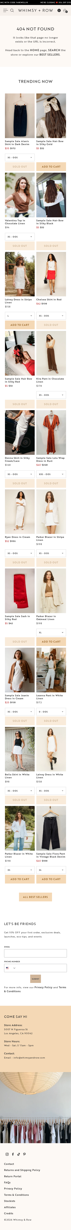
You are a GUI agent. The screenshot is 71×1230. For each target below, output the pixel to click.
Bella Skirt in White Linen (17, 776)
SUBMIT (35, 978)
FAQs (7, 1182)
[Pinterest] (24, 1154)
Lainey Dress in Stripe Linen (18, 301)
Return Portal (12, 1176)
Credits (8, 1213)
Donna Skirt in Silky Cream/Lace (17, 459)
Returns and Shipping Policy (22, 1170)
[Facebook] (13, 1154)
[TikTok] (18, 1154)
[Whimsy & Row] (35, 10)
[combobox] (10, 968)
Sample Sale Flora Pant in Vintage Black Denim (50, 855)
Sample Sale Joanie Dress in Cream (17, 697)
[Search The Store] (12, 10)
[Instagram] (7, 1154)
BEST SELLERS (49, 55)
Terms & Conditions (16, 1195)
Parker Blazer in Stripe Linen (50, 538)
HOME (34, 50)
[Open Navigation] (6, 10)
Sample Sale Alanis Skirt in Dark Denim (17, 143)
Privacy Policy (44, 987)
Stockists (9, 1201)
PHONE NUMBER (12, 961)
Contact (9, 1164)
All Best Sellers (35, 897)
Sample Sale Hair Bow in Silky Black (50, 222)
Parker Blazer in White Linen (19, 855)
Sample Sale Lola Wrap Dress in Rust (50, 459)
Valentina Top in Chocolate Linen (15, 222)
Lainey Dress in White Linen (49, 776)
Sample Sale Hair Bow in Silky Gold (50, 143)
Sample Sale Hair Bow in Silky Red (18, 380)
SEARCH (54, 50)
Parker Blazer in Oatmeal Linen (46, 618)
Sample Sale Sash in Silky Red (17, 618)
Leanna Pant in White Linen (49, 697)
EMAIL (7, 946)
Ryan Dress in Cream (17, 537)
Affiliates (10, 1207)
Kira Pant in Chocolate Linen (50, 380)
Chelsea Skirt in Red (49, 299)
